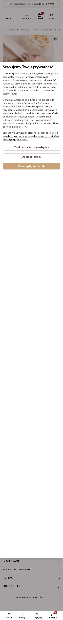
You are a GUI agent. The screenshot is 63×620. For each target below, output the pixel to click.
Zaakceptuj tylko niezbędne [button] (31, 147)
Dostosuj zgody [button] (31, 156)
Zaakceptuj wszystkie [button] (31, 166)
